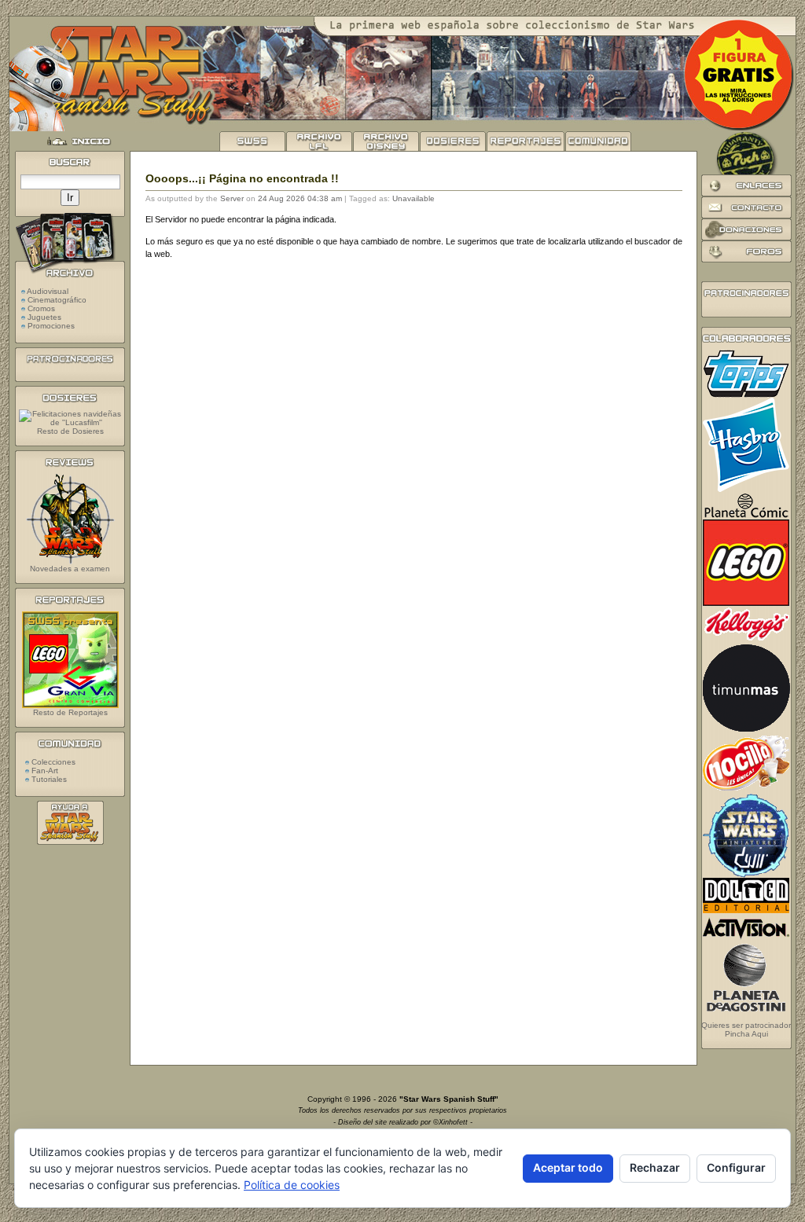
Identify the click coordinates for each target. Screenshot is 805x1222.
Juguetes (44, 317)
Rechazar (655, 1167)
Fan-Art (43, 770)
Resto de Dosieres (70, 431)
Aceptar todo (568, 1167)
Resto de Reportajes (70, 712)
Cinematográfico (57, 299)
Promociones (51, 325)
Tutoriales (48, 779)
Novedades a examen (70, 568)
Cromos (41, 308)
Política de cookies (292, 1184)
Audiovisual (47, 291)
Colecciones (52, 762)
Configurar (736, 1167)
